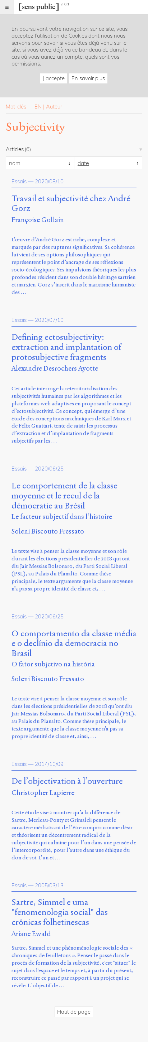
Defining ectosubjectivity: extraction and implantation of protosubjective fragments (66, 347)
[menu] (7, 7)
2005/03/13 (49, 885)
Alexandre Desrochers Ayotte (54, 368)
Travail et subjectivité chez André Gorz (70, 204)
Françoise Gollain (37, 220)
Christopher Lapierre (42, 792)
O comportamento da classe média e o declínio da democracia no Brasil (74, 644)
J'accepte (54, 78)
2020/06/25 (49, 468)
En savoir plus (88, 78)
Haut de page (74, 1011)
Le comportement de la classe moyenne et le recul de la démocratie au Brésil (64, 496)
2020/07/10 (49, 320)
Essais (19, 181)
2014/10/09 (49, 764)
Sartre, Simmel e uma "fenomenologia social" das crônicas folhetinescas (59, 912)
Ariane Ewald (31, 934)
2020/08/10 (49, 181)
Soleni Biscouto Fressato (47, 531)
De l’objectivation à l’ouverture (67, 781)
